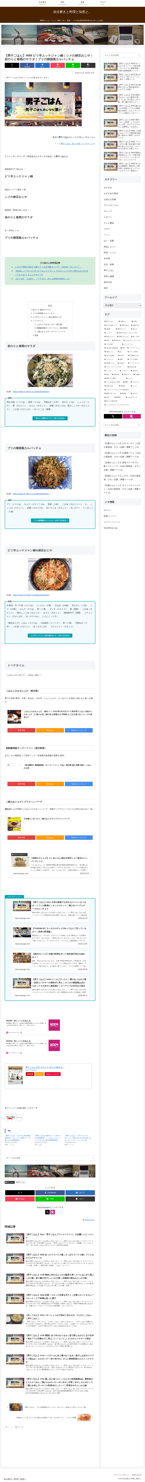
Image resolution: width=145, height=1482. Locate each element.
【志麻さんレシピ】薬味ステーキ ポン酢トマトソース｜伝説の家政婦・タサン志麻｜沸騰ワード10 (122, 466)
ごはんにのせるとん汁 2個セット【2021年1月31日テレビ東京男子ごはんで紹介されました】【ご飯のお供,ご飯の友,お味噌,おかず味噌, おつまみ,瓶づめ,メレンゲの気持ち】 (58, 714)
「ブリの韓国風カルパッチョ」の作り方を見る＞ (50, 520)
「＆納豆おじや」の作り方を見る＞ (50, 635)
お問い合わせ (136, 1475)
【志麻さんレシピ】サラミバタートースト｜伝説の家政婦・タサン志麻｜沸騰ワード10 (122, 489)
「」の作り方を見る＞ (50, 418)
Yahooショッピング (52, 1074)
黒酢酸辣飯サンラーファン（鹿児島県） (52, 328)
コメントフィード (112, 522)
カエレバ (34, 1069)
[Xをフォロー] (47, 1212)
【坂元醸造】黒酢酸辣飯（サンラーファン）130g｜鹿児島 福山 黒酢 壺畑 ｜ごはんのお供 (57, 766)
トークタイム (38, 321)
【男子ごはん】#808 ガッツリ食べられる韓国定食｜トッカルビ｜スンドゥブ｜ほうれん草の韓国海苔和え (48, 1138)
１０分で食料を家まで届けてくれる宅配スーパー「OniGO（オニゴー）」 (48, 267)
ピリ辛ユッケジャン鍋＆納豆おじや (47, 317)
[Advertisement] (50, 1445)
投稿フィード (110, 516)
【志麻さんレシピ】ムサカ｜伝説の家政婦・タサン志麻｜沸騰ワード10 (122, 478)
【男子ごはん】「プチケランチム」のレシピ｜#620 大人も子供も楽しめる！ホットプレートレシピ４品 (78, 1138)
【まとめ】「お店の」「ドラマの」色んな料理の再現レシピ (42, 279)
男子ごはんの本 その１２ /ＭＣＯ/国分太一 (44, 1067)
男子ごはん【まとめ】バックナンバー (78, 144)
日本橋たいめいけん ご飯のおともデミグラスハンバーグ (47, 819)
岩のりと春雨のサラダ (42, 310)
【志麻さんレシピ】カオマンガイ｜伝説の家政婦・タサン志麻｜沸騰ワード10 (122, 445)
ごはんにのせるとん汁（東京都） (50, 324)
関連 (36, 335)
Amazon (39, 1074)
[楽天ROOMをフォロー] (52, 1212)
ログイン (108, 510)
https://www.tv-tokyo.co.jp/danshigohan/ (31, 392)
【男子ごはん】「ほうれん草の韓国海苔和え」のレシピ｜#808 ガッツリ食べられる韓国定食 (18, 1138)
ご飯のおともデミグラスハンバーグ (50, 332)
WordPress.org (110, 528)
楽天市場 (30, 1074)
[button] (88, 65)
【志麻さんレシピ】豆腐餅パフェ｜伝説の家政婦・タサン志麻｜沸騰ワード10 (122, 455)
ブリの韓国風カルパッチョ (43, 313)
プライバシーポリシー (122, 1475)
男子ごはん (10, 1182)
